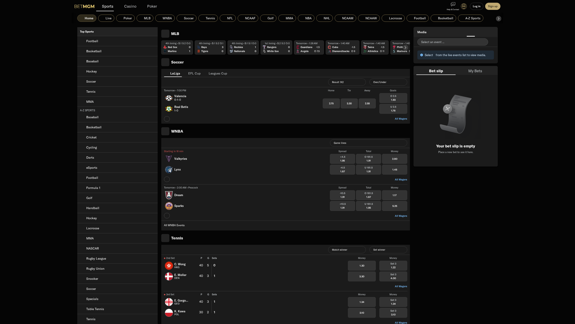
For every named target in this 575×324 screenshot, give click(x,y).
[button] (498, 18)
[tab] (173, 73)
